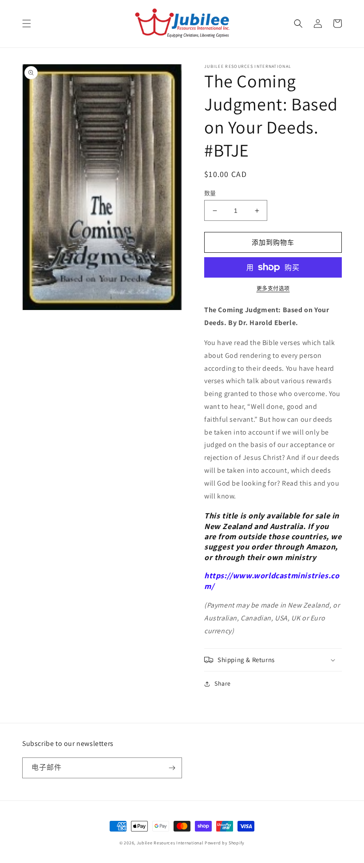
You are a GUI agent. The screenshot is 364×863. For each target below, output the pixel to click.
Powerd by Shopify (225, 843)
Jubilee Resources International (170, 843)
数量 (210, 193)
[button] (26, 23)
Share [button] (222, 683)
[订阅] (172, 767)
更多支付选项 (273, 288)
